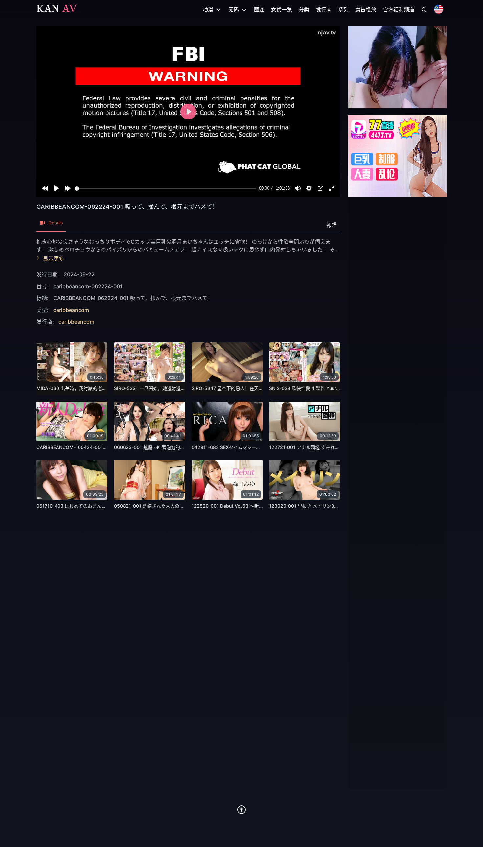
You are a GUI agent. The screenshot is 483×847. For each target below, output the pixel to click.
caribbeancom (71, 310)
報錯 (331, 225)
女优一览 (281, 9)
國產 (259, 9)
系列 (343, 9)
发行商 (324, 9)
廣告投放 (365, 9)
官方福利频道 (398, 9)
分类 (304, 9)
